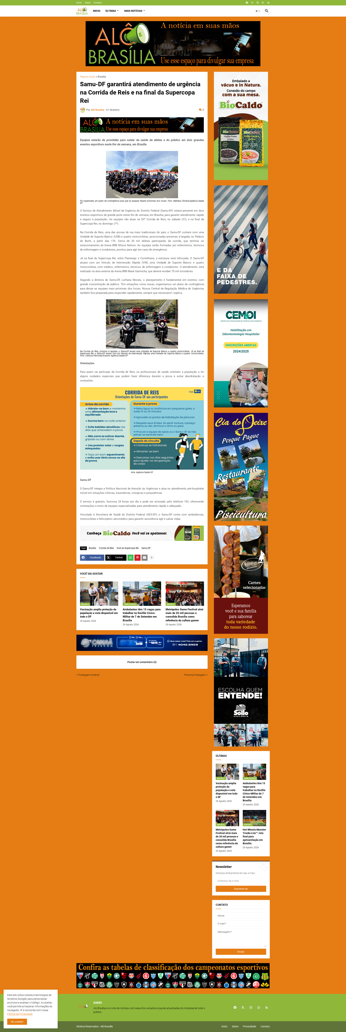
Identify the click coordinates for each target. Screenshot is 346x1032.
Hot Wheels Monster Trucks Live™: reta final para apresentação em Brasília (254, 836)
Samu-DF (146, 548)
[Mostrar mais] (151, 558)
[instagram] (258, 2)
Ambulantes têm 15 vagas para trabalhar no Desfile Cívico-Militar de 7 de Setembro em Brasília (142, 615)
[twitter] (252, 2)
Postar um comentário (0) (142, 662)
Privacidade (249, 1026)
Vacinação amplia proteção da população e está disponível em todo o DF (99, 613)
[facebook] (247, 2)
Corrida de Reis (106, 548)
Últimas (110, 10)
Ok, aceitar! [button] (17, 1021)
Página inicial (87, 76)
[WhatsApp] (130, 558)
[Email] (144, 558)
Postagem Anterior (89, 674)
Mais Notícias (133, 10)
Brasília (102, 76)
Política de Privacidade (19, 1014)
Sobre (87, 2)
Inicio (96, 10)
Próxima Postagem (194, 674)
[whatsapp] (263, 2)
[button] (258, 11)
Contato (98, 2)
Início (79, 2)
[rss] (268, 2)
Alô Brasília (106, 1026)
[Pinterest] (137, 558)
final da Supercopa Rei (128, 548)
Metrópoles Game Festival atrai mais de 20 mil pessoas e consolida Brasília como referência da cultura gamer (184, 615)
